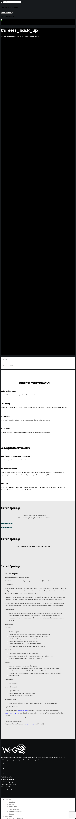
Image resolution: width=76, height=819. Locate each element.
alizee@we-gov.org (29, 724)
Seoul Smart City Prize (7, 16)
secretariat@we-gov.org (12, 713)
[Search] (1, 2)
